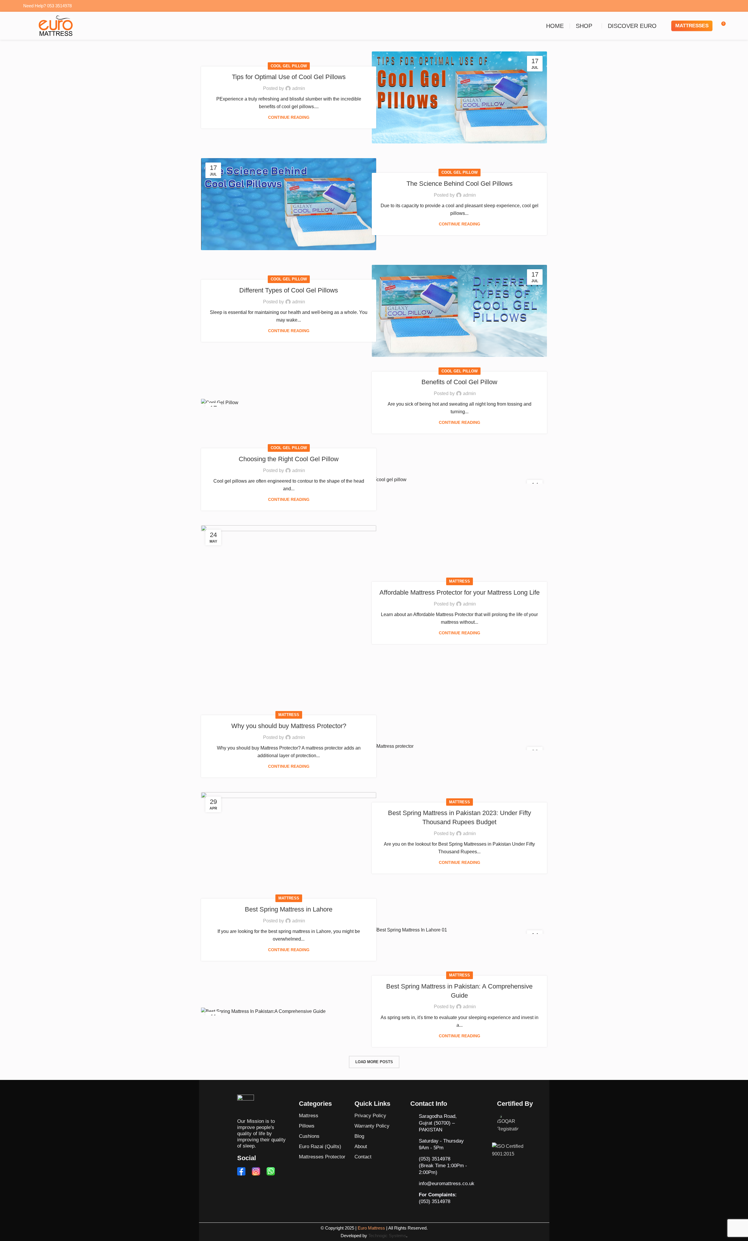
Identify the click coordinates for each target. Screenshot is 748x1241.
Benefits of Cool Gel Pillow (459, 382)
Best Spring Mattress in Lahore (288, 909)
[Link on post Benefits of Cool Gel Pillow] (288, 403)
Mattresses (692, 26)
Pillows (306, 1126)
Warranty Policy (371, 1126)
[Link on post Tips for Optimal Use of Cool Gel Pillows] (459, 97)
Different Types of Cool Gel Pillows (288, 290)
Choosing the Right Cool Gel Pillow (289, 459)
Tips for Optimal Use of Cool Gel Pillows (289, 77)
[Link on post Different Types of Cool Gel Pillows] (459, 311)
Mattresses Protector (322, 1157)
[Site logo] (55, 25)
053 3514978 (59, 5)
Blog (359, 1136)
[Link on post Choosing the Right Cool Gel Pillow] (459, 480)
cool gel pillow (289, 66)
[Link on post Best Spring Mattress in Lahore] (459, 930)
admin (298, 88)
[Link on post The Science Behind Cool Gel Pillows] (288, 204)
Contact (363, 1157)
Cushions (309, 1136)
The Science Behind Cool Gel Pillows (459, 183)
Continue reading (288, 117)
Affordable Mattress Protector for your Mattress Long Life (459, 592)
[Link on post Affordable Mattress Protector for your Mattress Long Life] (288, 612)
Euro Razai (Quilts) (320, 1146)
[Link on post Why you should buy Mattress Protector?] (459, 746)
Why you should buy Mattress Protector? (288, 726)
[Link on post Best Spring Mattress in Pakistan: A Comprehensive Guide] (288, 1011)
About (360, 1146)
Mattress (459, 581)
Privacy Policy (370, 1115)
